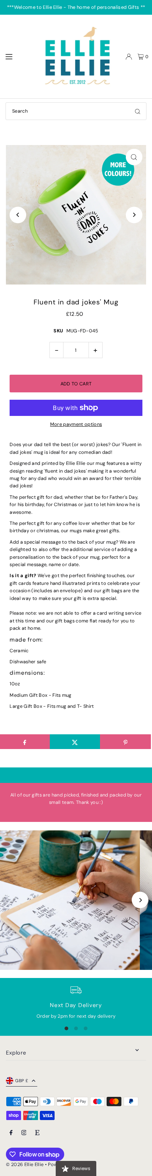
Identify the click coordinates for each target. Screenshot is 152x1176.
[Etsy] (37, 1133)
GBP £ (21, 1081)
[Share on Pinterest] (125, 741)
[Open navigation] (18, 56)
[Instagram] (24, 1133)
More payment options (76, 424)
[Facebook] (11, 1133)
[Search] (137, 111)
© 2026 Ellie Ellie (25, 1164)
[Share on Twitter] (75, 741)
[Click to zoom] (134, 157)
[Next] (134, 214)
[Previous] (18, 214)
